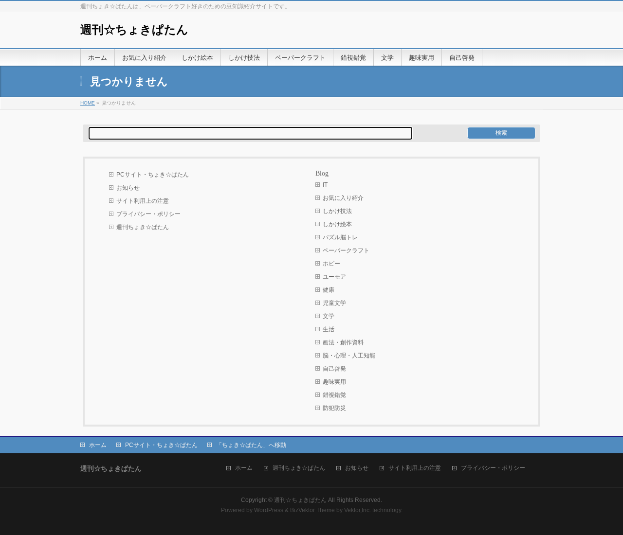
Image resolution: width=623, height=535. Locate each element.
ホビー (331, 263)
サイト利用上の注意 (142, 200)
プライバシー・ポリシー (148, 214)
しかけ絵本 (337, 224)
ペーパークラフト (346, 250)
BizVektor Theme (312, 510)
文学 (328, 316)
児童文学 (334, 303)
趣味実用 (334, 381)
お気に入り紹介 (343, 198)
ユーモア (334, 276)
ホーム (98, 445)
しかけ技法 (337, 211)
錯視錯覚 (334, 395)
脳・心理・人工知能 (349, 355)
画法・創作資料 (343, 342)
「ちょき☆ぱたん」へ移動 (251, 445)
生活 (328, 329)
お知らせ (128, 187)
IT (325, 184)
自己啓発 (334, 368)
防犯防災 (334, 408)
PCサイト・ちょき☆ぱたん (152, 174)
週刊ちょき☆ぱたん (142, 227)
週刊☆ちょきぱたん (134, 29)
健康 (328, 289)
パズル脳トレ (340, 237)
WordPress (268, 510)
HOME (87, 103)
